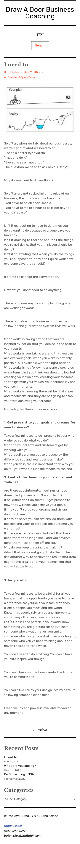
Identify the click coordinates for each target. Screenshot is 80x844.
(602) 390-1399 (14, 831)
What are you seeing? (20, 766)
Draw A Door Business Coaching (40, 12)
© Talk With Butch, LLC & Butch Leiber (30, 816)
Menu (39, 45)
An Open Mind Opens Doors (19, 77)
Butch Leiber (11, 72)
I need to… (11, 757)
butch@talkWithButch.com (22, 835)
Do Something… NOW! (19, 774)
